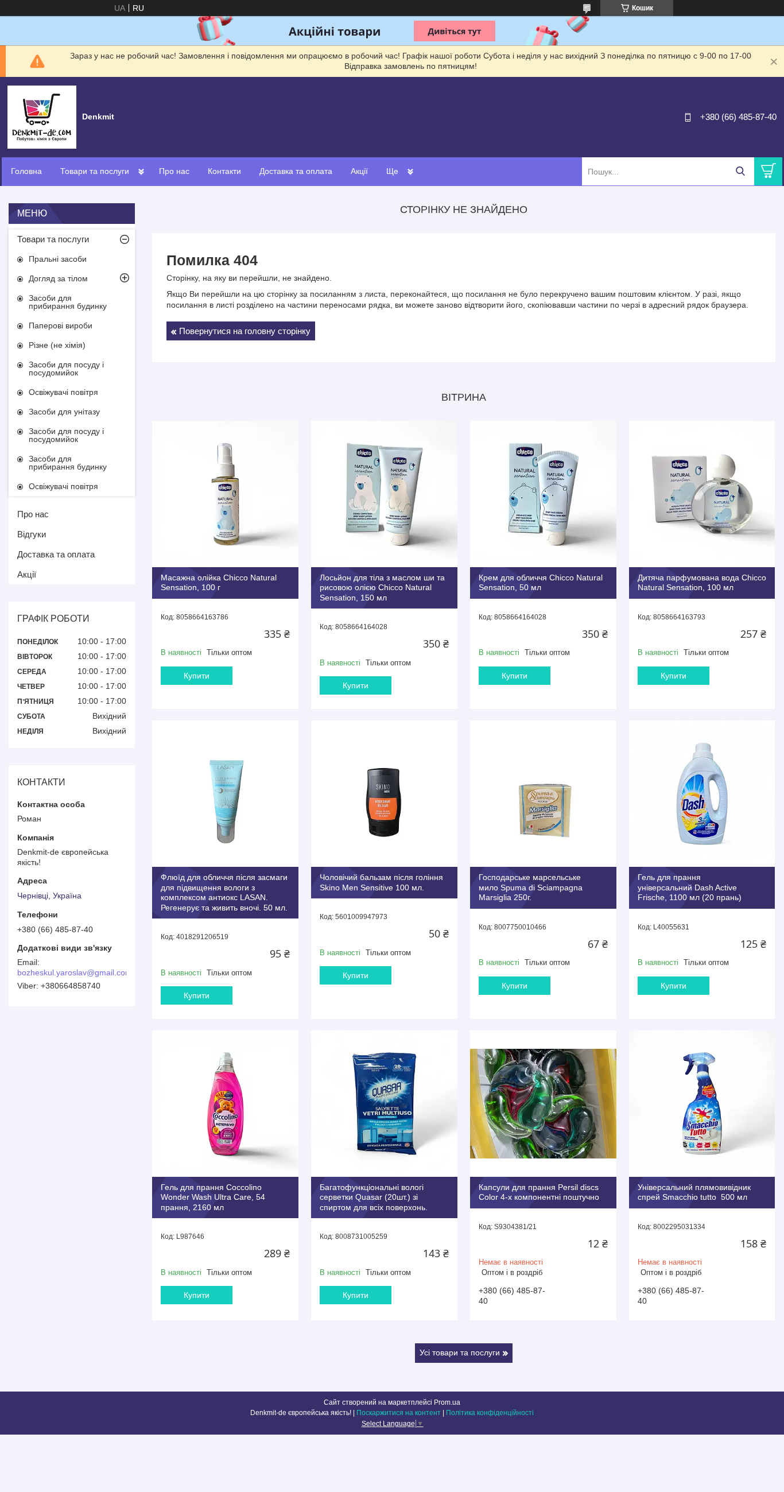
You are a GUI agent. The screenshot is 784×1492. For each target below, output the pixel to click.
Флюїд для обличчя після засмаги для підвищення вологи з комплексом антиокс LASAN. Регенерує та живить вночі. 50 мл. (224, 892)
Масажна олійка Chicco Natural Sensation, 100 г (219, 582)
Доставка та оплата (295, 171)
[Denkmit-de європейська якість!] (41, 116)
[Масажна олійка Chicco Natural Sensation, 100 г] (225, 494)
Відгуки (31, 534)
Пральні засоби (58, 258)
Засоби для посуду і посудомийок (66, 368)
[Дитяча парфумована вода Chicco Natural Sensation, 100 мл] (702, 494)
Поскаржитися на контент (398, 1413)
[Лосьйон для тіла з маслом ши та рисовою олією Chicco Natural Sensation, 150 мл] (384, 494)
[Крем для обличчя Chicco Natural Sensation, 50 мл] (543, 494)
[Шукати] (740, 171)
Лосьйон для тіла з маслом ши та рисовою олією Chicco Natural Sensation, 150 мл (382, 587)
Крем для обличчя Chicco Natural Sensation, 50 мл (541, 582)
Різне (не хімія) (57, 345)
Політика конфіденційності (490, 1413)
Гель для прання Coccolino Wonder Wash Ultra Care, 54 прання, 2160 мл (213, 1197)
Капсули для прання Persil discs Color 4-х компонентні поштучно (539, 1192)
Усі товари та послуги (460, 1352)
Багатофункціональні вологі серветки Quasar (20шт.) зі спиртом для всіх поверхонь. (374, 1197)
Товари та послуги (94, 171)
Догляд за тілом (58, 278)
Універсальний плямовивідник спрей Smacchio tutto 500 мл (694, 1192)
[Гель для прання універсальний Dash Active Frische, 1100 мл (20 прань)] (702, 793)
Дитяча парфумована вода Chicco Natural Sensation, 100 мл (702, 582)
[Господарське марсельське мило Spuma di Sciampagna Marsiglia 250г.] (543, 793)
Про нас (174, 171)
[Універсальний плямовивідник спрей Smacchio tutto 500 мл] (702, 1103)
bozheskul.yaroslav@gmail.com (74, 972)
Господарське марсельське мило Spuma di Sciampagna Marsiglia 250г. (531, 887)
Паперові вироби (60, 325)
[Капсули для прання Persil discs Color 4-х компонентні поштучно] (543, 1103)
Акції (359, 171)
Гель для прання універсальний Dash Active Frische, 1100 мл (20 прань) (690, 887)
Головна (26, 171)
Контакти (224, 171)
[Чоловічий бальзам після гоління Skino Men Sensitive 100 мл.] (384, 793)
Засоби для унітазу (64, 411)
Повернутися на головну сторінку (245, 331)
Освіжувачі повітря (63, 392)
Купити (196, 675)
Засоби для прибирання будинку (68, 302)
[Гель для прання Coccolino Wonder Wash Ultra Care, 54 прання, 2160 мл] (225, 1103)
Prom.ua (447, 1402)
